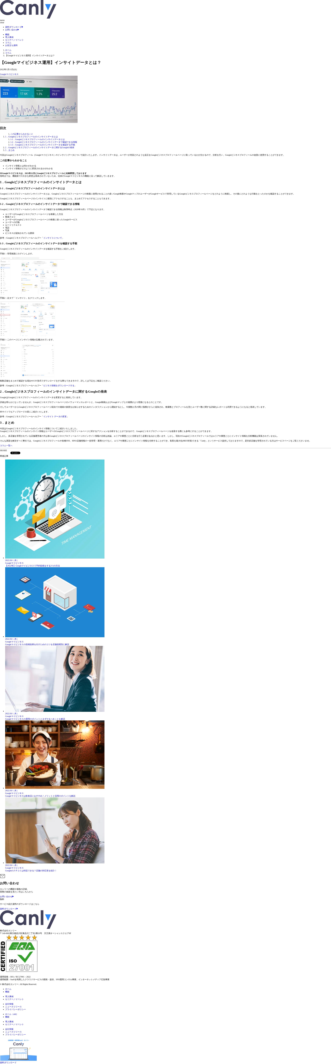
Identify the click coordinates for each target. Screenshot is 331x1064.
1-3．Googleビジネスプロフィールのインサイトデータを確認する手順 (42, 145)
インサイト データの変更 (55, 416)
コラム (8, 53)
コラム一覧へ (6, 445)
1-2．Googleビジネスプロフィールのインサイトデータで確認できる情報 (43, 142)
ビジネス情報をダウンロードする (58, 385)
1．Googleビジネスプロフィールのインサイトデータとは (31, 137)
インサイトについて (52, 238)
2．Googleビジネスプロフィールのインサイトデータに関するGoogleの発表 (39, 147)
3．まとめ (9, 150)
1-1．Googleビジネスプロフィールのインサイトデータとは (37, 139)
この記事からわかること (21, 134)
